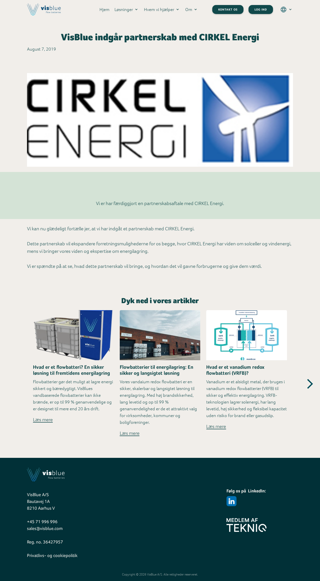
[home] (44, 9)
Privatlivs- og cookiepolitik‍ (52, 555)
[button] (125, 9)
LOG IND (260, 9)
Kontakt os (228, 9)
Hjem (105, 9)
